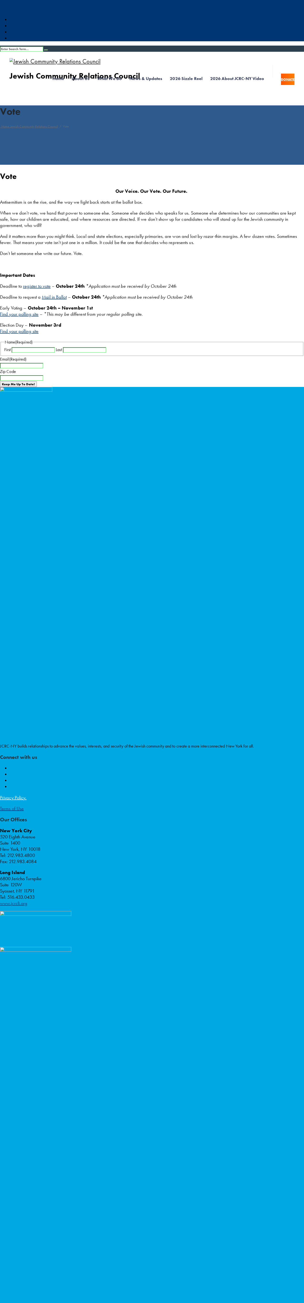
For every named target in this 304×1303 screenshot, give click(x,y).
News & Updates (145, 78)
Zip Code (8, 371)
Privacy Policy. (13, 798)
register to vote (37, 286)
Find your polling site (19, 314)
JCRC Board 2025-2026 (21, 3)
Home (58, 78)
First (7, 349)
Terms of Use (12, 808)
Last (59, 349)
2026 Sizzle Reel (186, 78)
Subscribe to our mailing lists (23, 9)
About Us (81, 78)
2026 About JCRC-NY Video (237, 78)
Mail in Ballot (54, 297)
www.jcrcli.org (13, 903)
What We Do (109, 78)
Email (13, 359)
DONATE (287, 79)
